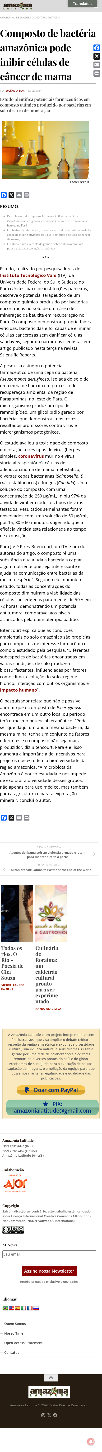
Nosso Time (13, 1333)
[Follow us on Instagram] (43, 1415)
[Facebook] (97, 48)
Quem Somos (15, 1324)
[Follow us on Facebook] (55, 1415)
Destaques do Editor (31, 17)
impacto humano (18, 690)
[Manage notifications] (91, 1441)
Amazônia (7, 17)
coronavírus (31, 456)
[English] (11, 1308)
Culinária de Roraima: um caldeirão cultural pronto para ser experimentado (46, 974)
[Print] (97, 73)
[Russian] (36, 1308)
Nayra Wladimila (48, 1008)
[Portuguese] (5, 1308)
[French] (30, 1308)
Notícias (54, 17)
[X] (97, 56)
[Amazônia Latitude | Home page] (22, 6)
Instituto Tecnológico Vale (28, 275)
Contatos (11, 1352)
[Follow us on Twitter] (49, 1415)
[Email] (97, 65)
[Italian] (24, 1308)
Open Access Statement (23, 1343)
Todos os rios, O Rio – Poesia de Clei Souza (12, 962)
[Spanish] (17, 1308)
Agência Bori (15, 90)
